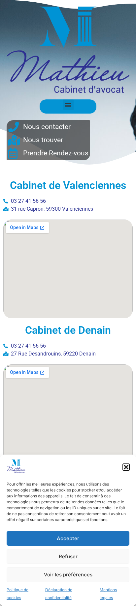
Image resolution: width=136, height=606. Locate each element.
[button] (126, 467)
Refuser (68, 556)
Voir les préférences (68, 574)
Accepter (68, 538)
